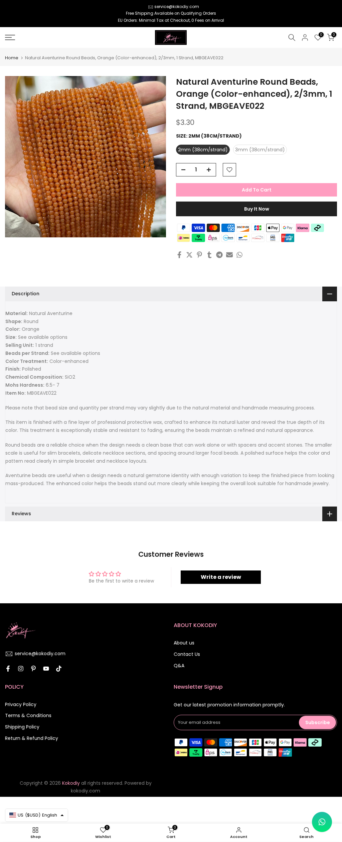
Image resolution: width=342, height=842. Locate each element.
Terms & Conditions (28, 715)
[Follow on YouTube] (46, 669)
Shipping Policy (22, 726)
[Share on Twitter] (189, 255)
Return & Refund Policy (31, 738)
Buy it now (256, 209)
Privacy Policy (20, 704)
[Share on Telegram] (219, 255)
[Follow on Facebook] (8, 669)
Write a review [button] (221, 577)
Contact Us (187, 654)
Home (11, 58)
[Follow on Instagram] (21, 669)
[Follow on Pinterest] (33, 669)
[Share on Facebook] (179, 255)
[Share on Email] (229, 255)
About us (184, 642)
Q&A (179, 665)
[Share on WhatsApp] (239, 255)
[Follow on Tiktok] (59, 669)
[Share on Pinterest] (199, 255)
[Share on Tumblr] (209, 255)
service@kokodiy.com (176, 6)
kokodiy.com (85, 790)
